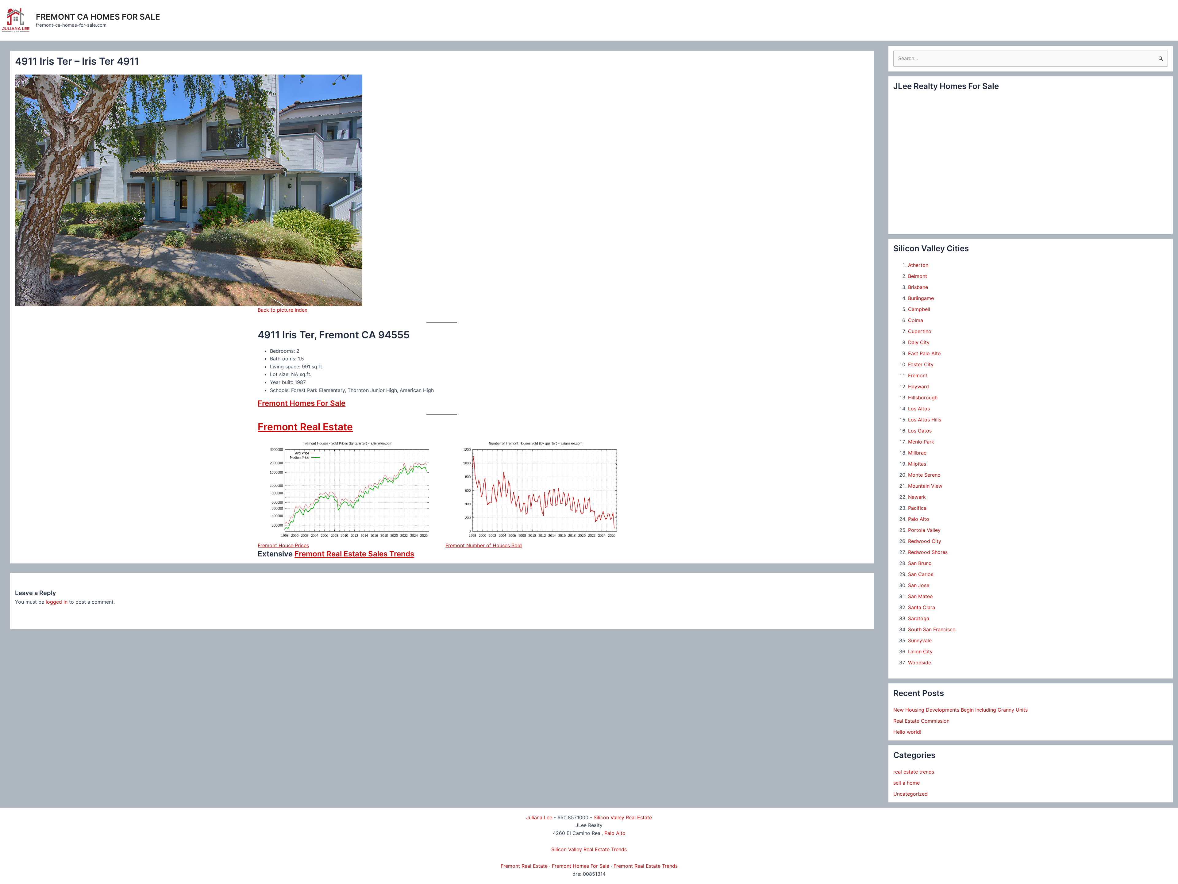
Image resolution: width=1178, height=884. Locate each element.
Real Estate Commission (921, 721)
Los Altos (919, 408)
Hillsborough (922, 397)
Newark (917, 497)
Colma (915, 320)
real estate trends (913, 772)
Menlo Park (921, 442)
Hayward (918, 386)
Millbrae (917, 453)
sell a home (906, 783)
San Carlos (920, 574)
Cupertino (919, 331)
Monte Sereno (924, 475)
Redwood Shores (928, 552)
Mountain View (925, 486)
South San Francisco (932, 629)
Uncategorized (910, 794)
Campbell (919, 309)
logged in (56, 602)
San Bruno (920, 563)
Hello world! (907, 732)
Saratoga (918, 618)
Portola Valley (924, 530)
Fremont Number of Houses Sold (483, 545)
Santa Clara (921, 607)
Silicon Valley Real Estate (623, 817)
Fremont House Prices (283, 545)
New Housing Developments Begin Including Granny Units (960, 710)
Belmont (917, 276)
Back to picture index (282, 310)
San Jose (918, 585)
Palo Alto (918, 519)
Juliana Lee (539, 817)
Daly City (919, 342)
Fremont (917, 375)
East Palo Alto (924, 353)
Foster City (921, 364)
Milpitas (917, 464)
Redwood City (924, 541)
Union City (920, 651)
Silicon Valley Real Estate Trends (589, 849)
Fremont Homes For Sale (301, 403)
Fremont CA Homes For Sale (98, 16)
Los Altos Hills (924, 420)
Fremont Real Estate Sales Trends (354, 553)
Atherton (918, 265)
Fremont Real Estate (305, 427)
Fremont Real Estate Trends (646, 866)
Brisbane (918, 287)
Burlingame (921, 298)
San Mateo (920, 596)
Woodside (919, 662)
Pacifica (917, 508)
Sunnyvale (920, 640)
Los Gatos (920, 431)
